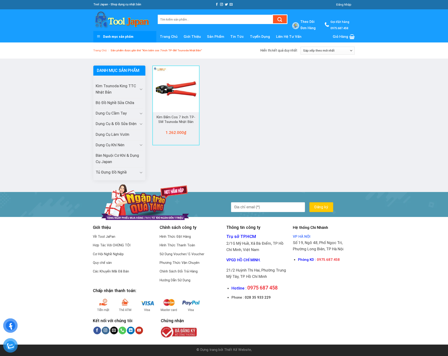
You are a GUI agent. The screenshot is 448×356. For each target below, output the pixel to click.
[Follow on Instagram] (221, 4)
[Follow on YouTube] (139, 331)
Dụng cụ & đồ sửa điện (116, 123)
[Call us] (122, 331)
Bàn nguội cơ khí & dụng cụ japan (117, 158)
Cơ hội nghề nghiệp (108, 254)
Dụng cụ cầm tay (111, 113)
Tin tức (237, 37)
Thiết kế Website (237, 350)
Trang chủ (169, 37)
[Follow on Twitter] (226, 4)
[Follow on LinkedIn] (131, 331)
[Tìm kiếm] (279, 19)
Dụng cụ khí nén (110, 145)
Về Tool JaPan (104, 237)
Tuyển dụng (260, 37)
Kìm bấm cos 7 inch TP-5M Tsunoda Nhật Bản (175, 119)
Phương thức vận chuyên (180, 263)
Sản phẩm (215, 37)
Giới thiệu (192, 37)
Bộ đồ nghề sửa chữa (115, 102)
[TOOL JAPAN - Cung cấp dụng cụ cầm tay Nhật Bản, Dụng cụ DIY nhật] (122, 20)
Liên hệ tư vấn (288, 37)
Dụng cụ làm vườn (112, 134)
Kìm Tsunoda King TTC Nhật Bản (116, 89)
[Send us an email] (231, 4)
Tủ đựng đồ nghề (111, 172)
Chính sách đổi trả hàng (179, 271)
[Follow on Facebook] (216, 4)
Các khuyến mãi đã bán (111, 271)
